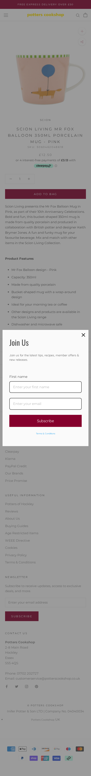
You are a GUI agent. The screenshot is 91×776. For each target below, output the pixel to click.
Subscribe (45, 420)
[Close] (83, 335)
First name (18, 377)
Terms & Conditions (45, 433)
